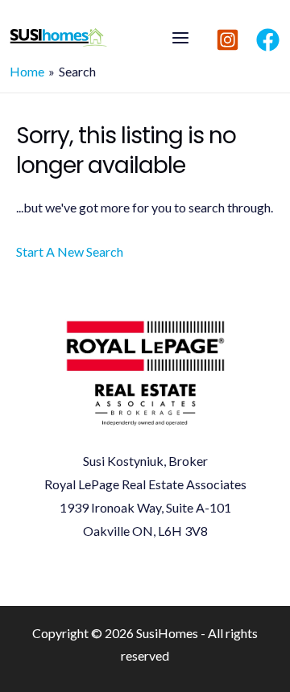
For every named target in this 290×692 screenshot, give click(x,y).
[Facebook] (267, 39)
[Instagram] (227, 39)
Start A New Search (69, 251)
